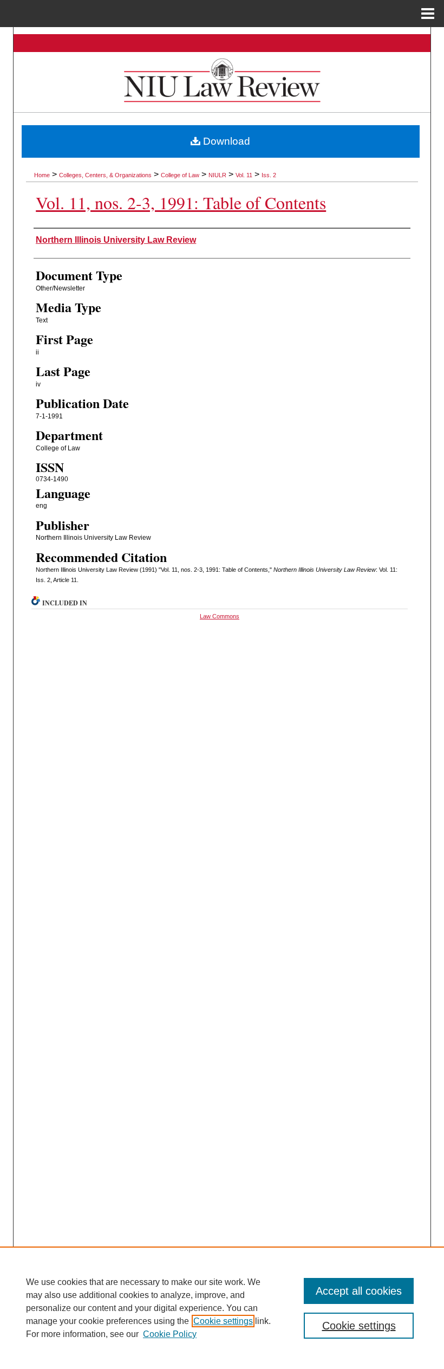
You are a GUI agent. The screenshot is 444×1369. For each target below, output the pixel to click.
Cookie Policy (170, 1334)
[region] (222, 1308)
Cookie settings (223, 1321)
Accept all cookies (359, 1291)
